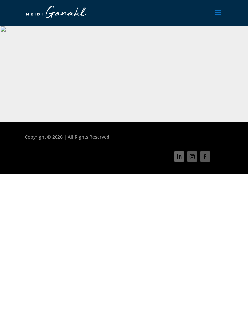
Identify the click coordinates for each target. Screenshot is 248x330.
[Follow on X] (218, 156)
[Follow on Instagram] (192, 156)
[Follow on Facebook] (205, 156)
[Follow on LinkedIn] (179, 156)
